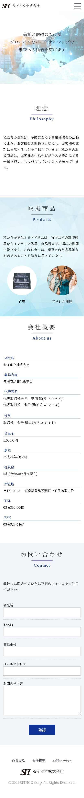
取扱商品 (18, 760)
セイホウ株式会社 (26, 5)
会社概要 (38, 760)
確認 (42, 729)
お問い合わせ (62, 760)
